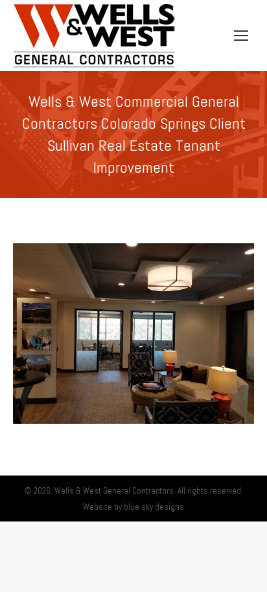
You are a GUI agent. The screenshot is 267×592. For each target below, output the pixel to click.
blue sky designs (154, 506)
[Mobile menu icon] (241, 36)
